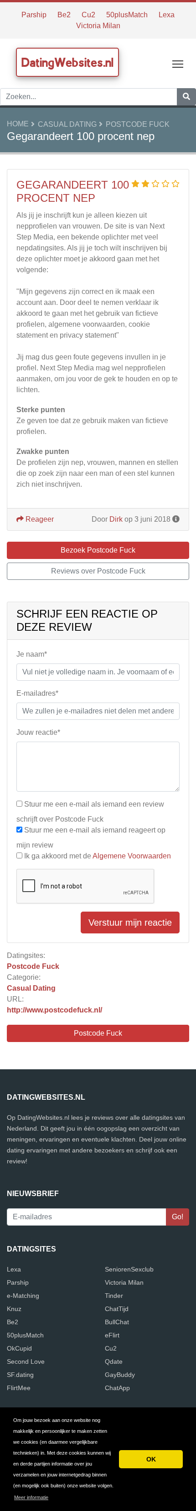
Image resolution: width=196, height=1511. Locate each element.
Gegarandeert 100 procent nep (72, 191)
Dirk (116, 519)
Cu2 (88, 15)
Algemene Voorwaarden (132, 856)
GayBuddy (120, 1374)
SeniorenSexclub (129, 1269)
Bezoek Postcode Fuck (98, 550)
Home (18, 124)
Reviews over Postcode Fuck (98, 571)
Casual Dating (67, 124)
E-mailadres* (37, 693)
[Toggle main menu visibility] (178, 63)
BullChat (117, 1322)
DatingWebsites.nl (67, 62)
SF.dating (20, 1374)
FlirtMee (19, 1387)
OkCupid (19, 1348)
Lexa (167, 15)
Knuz (14, 1308)
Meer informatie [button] (31, 1497)
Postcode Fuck (138, 124)
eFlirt (112, 1335)
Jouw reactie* (38, 732)
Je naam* (31, 654)
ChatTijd (117, 1308)
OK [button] (151, 1459)
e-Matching (23, 1295)
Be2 (64, 15)
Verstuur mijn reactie (130, 923)
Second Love (26, 1361)
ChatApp (117, 1387)
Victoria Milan (98, 26)
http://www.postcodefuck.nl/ (54, 1010)
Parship (33, 15)
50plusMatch (127, 15)
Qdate (114, 1361)
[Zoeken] (186, 96)
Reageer (39, 519)
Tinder (114, 1295)
